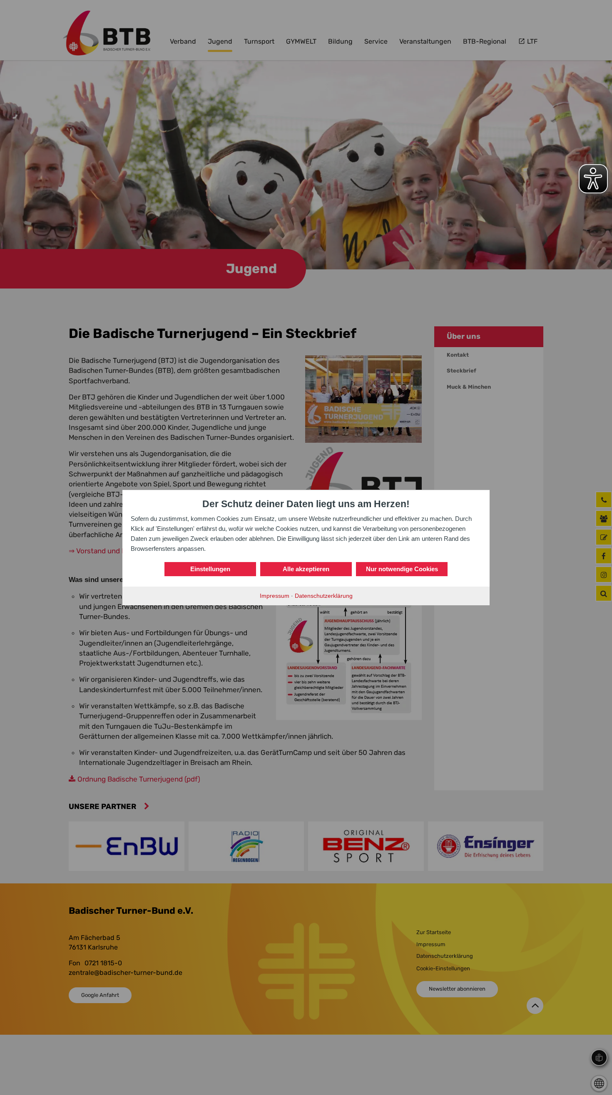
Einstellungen (210, 568)
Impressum (274, 595)
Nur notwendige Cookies (402, 568)
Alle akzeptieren (306, 568)
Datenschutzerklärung (324, 595)
